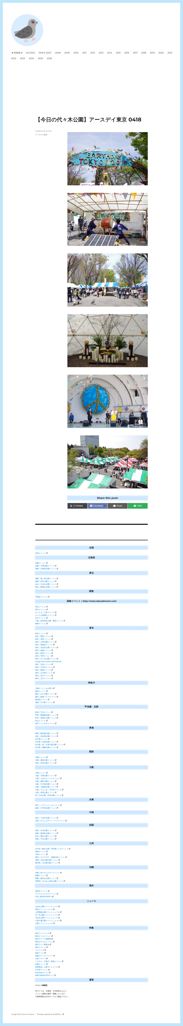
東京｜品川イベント (43, 676)
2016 (126, 52)
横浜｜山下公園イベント (44, 694)
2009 (67, 52)
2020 (161, 52)
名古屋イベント (41, 739)
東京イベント (40, 633)
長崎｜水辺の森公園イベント (46, 860)
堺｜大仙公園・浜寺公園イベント (48, 795)
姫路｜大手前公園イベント (45, 808)
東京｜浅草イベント (43, 639)
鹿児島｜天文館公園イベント (46, 863)
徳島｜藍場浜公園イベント (45, 833)
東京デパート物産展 (43, 939)
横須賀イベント (41, 700)
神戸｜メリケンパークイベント (47, 805)
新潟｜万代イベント (43, 712)
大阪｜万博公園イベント (44, 776)
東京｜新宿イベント (43, 653)
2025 (40, 58)
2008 (58, 52)
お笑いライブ (40, 959)
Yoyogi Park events (43, 131)
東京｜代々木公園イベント (45, 659)
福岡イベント (40, 852)
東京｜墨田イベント (43, 636)
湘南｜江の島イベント (44, 702)
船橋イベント (40, 624)
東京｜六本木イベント (44, 667)
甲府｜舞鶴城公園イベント (45, 715)
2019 (152, 52)
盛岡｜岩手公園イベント (44, 581)
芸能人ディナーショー (44, 956)
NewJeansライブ (41, 973)
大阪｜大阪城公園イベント (45, 787)
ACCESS (30, 52)
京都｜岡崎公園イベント (44, 760)
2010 (76, 52)
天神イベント (40, 854)
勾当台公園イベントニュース (46, 907)
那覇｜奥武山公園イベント (45, 878)
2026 (49, 58)
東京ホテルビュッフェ (44, 942)
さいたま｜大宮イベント (44, 612)
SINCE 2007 (45, 52)
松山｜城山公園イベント (44, 836)
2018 (143, 52)
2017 (135, 52)
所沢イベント (40, 610)
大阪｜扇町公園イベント (44, 781)
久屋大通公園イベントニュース (47, 921)
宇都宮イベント (41, 597)
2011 (84, 52)
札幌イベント (40, 563)
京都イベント (40, 757)
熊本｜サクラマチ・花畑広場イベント (50, 857)
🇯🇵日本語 (15, 52)
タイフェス (39, 950)
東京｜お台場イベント (44, 673)
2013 (101, 52)
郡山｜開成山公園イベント (45, 587)
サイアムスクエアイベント (45, 894)
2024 (31, 58)
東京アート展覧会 (42, 944)
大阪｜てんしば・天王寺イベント (48, 790)
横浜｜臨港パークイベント (45, 697)
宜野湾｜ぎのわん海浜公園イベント (49, 881)
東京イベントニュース (44, 909)
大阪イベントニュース (44, 923)
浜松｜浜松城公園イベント (45, 736)
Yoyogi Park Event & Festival (23, 1014)
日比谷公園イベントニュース (46, 918)
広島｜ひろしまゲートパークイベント (50, 821)
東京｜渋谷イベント (43, 664)
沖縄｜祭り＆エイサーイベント (47, 873)
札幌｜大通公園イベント (44, 566)
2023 (22, 58)
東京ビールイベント (43, 936)
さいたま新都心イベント (44, 615)
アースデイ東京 (41, 135)
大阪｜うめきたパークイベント (47, 778)
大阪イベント (40, 773)
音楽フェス (39, 953)
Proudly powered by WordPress (49, 1014)
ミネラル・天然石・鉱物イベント (48, 961)
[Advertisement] (92, 81)
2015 (118, 52)
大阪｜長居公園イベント (44, 792)
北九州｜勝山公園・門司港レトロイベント (51, 849)
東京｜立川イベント (43, 678)
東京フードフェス (42, 933)
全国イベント (40, 553)
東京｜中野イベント (43, 656)
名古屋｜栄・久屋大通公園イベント (49, 745)
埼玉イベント (40, 607)
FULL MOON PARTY (43, 897)
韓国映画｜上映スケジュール (46, 967)
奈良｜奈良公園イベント (44, 763)
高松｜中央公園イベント (44, 830)
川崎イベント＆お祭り (44, 688)
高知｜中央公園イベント (44, 839)
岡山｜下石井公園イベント (45, 818)
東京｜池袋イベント (43, 650)
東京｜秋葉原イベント (44, 645)
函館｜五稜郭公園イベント (45, 569)
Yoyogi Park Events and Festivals (48, 662)
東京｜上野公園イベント (44, 642)
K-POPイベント (41, 970)
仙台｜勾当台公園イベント (45, 584)
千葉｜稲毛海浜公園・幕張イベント (49, 621)
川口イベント (40, 618)
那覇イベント (40, 876)
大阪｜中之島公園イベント (45, 784)
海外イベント (40, 947)
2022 (13, 58)
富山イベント (40, 721)
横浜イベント (40, 691)
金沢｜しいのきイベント (44, 723)
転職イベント (40, 964)
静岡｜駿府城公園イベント (45, 733)
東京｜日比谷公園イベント (45, 648)
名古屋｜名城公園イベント (45, 742)
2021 (170, 52)
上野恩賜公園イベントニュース (47, 912)
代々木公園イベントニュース (46, 915)
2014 (109, 52)
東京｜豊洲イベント (43, 670)
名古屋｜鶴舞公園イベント (45, 747)
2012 (92, 52)
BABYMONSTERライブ (44, 975)
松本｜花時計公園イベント (45, 718)
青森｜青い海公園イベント (45, 579)
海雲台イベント (41, 891)
